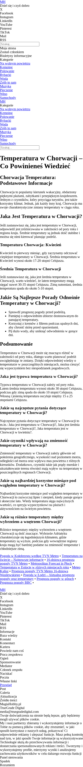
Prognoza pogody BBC (16, 582)
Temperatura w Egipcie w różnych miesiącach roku (34, 567)
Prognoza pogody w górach (55, 579)
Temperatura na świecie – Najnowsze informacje (41, 557)
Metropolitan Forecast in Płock (51, 563)
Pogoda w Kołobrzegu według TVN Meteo (29, 556)
